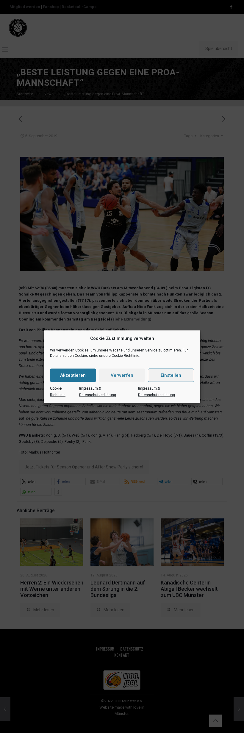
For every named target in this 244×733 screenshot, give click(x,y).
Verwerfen (122, 375)
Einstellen (171, 375)
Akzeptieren (73, 375)
